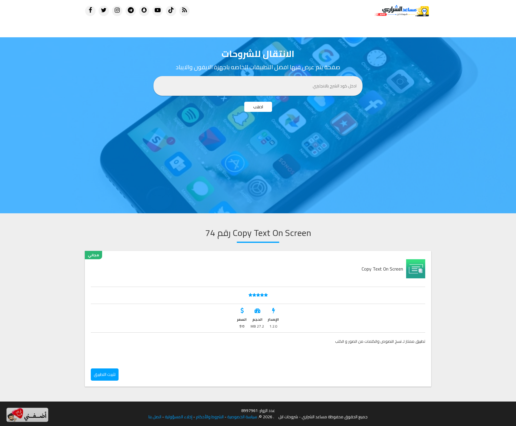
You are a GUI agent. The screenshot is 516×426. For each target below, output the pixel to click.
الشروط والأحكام (210, 417)
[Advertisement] (258, 168)
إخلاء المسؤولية (178, 417)
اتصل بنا (154, 417)
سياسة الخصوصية (242, 417)
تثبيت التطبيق (105, 374)
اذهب (258, 107)
